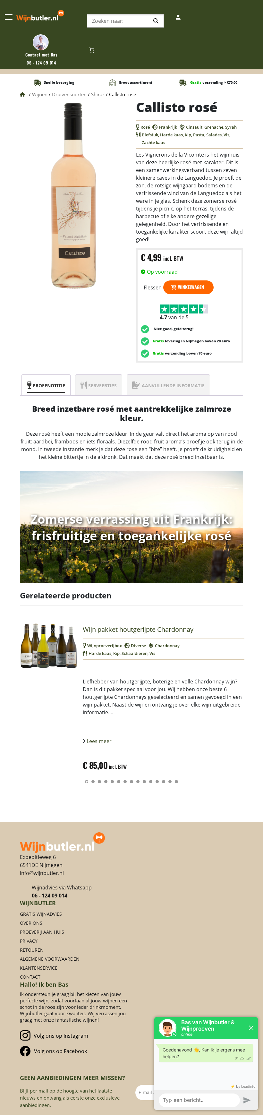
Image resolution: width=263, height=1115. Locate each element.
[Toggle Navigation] (8, 17)
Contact (30, 977)
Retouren (32, 950)
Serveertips (102, 385)
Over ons (31, 923)
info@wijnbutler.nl (42, 873)
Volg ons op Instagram (61, 1035)
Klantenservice (38, 968)
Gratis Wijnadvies (41, 914)
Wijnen (39, 94)
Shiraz (98, 94)
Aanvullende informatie (173, 385)
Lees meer (98, 741)
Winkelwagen (191, 287)
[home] (62, 842)
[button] (86, 781)
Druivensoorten (69, 94)
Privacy (29, 941)
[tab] (46, 385)
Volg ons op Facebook (60, 1051)
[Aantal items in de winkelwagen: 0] (91, 50)
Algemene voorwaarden (50, 959)
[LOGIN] (179, 17)
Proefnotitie (49, 385)
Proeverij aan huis (42, 932)
